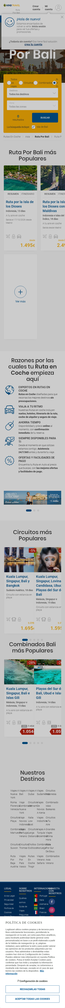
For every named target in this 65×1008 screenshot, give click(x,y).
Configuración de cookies (33, 981)
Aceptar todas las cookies (32, 998)
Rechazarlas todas (32, 989)
